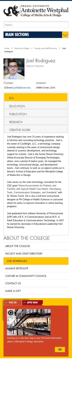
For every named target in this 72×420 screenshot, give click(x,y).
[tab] (35, 97)
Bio (11, 98)
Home (6, 48)
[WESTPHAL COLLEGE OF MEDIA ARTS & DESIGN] (36, 20)
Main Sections (17, 34)
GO (60, 349)
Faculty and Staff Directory (45, 48)
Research (16, 122)
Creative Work (19, 130)
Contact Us (13, 283)
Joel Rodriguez (17, 261)
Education (17, 106)
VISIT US (13, 302)
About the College (22, 48)
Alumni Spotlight (16, 268)
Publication (18, 114)
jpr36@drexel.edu (22, 87)
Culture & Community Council (25, 276)
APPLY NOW (32, 302)
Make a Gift (13, 291)
